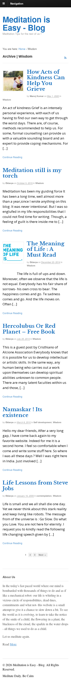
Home (22, 49)
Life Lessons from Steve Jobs (35, 486)
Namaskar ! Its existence (22, 412)
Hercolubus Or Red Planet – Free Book (29, 329)
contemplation (44, 495)
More (13, 644)
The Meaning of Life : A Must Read (45, 249)
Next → (42, 554)
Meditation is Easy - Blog (26, 23)
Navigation (16, 3)
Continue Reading (12, 157)
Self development (43, 422)
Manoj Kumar (37, 96)
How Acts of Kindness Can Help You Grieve (46, 80)
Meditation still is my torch (32, 173)
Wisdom (7, 99)
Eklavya (9, 183)
